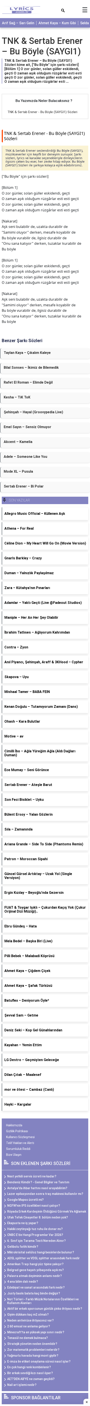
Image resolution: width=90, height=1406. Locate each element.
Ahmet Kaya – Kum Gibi (57, 23)
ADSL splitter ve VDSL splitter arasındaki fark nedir (43, 1258)
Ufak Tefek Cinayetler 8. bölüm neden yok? (37, 1217)
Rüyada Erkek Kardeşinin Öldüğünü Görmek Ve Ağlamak (46, 1211)
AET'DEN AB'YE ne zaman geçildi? (31, 1379)
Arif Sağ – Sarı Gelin (18, 23)
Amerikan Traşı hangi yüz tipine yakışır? (35, 1264)
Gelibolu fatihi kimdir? (22, 1246)
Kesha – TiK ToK (17, 397)
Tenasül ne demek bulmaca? (27, 1338)
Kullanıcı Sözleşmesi (20, 1137)
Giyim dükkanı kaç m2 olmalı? (28, 1314)
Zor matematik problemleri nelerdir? (33, 1349)
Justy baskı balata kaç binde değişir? (33, 1293)
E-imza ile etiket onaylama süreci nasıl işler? (39, 1361)
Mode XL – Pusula (18, 471)
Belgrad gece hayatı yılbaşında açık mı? (35, 1270)
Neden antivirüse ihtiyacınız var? (30, 1320)
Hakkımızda (14, 1125)
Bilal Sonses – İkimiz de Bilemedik (31, 367)
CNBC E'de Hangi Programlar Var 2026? (35, 1235)
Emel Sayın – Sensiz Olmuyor (27, 427)
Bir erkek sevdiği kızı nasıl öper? (30, 1373)
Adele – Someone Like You (25, 457)
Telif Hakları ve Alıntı (20, 1143)
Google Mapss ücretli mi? (25, 1199)
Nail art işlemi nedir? (21, 1385)
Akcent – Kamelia (18, 442)
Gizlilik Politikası (17, 1131)
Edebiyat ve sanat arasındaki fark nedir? (36, 1287)
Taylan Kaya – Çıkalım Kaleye (27, 353)
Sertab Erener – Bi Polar (24, 486)
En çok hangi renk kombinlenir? (29, 1367)
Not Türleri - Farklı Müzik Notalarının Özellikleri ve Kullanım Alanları (43, 1301)
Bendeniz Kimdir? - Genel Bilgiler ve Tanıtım (38, 1182)
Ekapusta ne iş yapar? (22, 1223)
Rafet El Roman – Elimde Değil (28, 382)
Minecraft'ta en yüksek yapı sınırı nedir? (35, 1332)
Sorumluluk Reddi (18, 1149)
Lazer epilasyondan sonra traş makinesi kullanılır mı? (45, 1194)
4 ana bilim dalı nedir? (22, 1281)
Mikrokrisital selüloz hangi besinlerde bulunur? (40, 1252)
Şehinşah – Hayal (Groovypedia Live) (33, 412)
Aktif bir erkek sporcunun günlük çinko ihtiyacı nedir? (44, 1308)
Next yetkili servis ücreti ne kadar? (31, 1176)
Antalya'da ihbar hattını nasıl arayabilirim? (37, 1188)
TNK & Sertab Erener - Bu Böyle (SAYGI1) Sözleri (42, 112)
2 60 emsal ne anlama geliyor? (28, 1326)
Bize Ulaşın (13, 1154)
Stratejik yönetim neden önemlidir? (32, 1344)
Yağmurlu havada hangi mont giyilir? (32, 1355)
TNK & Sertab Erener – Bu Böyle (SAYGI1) (42, 46)
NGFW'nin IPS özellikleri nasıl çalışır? (33, 1205)
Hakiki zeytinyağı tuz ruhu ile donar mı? (35, 1229)
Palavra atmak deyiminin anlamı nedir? (34, 1276)
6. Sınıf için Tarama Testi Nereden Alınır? (36, 1240)
